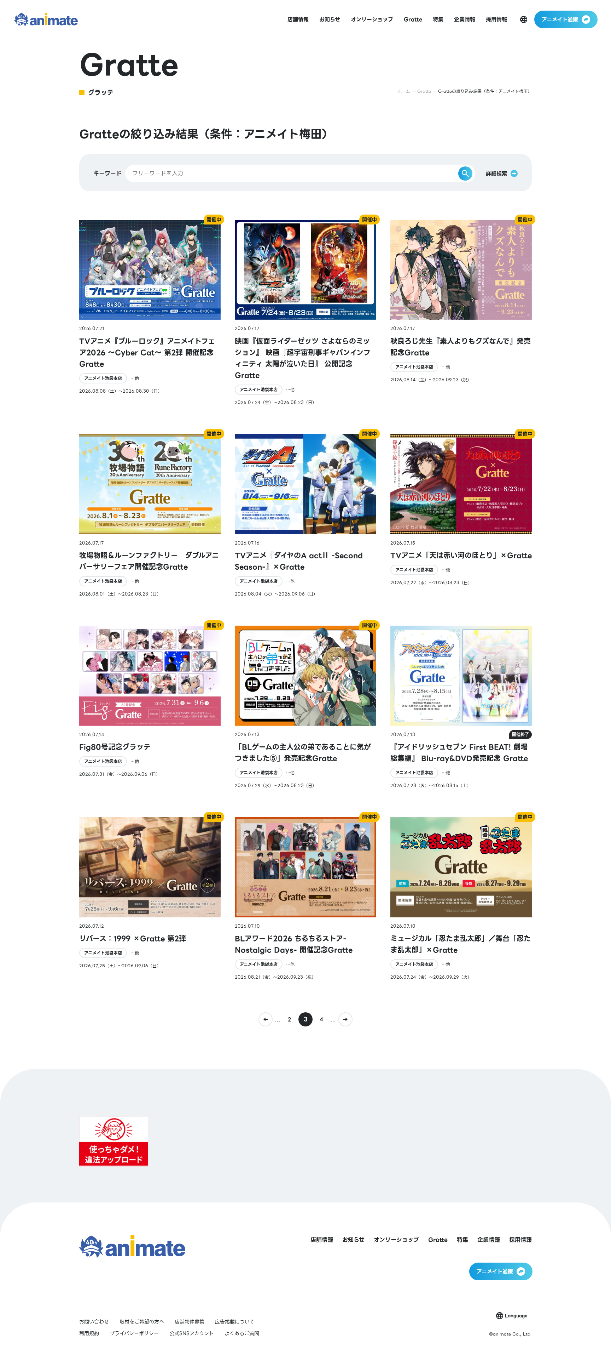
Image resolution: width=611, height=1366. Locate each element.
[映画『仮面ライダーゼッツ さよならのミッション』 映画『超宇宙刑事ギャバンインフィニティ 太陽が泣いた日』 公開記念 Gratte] (305, 313)
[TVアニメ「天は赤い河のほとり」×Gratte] (461, 515)
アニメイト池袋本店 (103, 378)
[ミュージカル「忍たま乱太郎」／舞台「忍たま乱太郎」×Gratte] (461, 898)
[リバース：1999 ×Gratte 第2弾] (150, 898)
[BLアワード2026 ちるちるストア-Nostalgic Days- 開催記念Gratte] (305, 898)
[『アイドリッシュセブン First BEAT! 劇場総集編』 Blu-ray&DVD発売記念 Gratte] (461, 707)
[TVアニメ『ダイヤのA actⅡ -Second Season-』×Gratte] (305, 515)
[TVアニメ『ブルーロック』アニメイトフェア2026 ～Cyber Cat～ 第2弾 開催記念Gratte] (150, 313)
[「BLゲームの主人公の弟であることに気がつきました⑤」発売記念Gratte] (305, 707)
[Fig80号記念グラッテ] (150, 707)
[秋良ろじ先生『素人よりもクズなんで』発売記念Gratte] (461, 313)
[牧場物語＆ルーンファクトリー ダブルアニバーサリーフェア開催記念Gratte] (150, 515)
